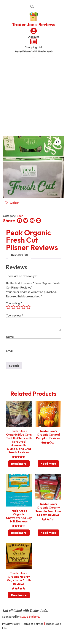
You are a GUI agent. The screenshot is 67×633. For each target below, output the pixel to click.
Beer (20, 216)
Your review (14, 315)
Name (10, 336)
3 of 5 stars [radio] (18, 307)
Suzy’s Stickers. (30, 616)
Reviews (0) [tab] (19, 255)
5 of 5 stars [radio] (28, 307)
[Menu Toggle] (33, 58)
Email (9, 350)
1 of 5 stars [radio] (8, 307)
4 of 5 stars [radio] (23, 307)
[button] (57, 142)
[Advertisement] (33, 97)
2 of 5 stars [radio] (13, 307)
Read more (19, 463)
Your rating (14, 302)
